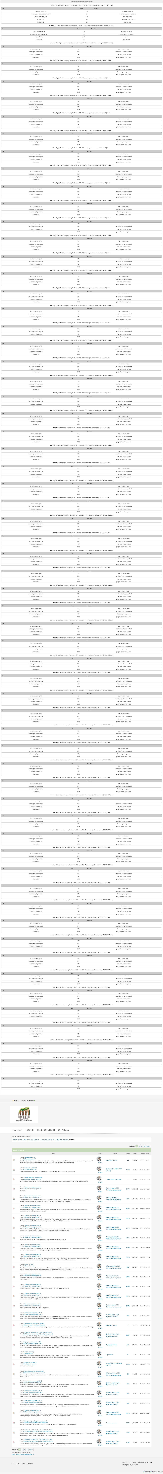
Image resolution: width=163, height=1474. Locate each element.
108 (128, 1316)
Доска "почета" (29, 1264)
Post (53, 1153)
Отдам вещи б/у (29, 1352)
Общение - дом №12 (31, 1168)
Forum (115, 1153)
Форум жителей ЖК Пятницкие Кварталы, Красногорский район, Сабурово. (37, 1140)
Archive (29, 1463)
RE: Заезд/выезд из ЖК (29, 1159)
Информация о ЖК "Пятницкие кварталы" (113, 1189)
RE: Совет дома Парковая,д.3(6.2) (32, 1314)
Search (65, 1140)
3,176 (128, 1189)
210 (128, 1345)
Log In (16, 1100)
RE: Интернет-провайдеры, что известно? (35, 1422)
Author (100, 1153)
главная (17, 1130)
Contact (17, 1463)
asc (147, 1153)
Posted (143, 1153)
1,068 (128, 1423)
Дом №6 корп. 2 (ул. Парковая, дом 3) (112, 1316)
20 (128, 1374)
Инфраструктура (111, 1160)
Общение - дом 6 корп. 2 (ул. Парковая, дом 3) (38, 1332)
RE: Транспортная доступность (32, 1188)
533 (128, 1267)
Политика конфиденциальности (23, 1454)
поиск (30, 1130)
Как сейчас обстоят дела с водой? (34, 1371)
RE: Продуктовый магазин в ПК (32, 1343)
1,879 (128, 1170)
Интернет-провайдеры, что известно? (36, 1421)
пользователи (46, 1130)
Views (134, 1153)
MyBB (149, 1462)
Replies (128, 1153)
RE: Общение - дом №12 (30, 1169)
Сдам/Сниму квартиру (113, 1179)
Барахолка (109, 1355)
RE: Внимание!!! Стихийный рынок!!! (34, 1325)
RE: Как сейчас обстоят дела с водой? (34, 1373)
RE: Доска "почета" (28, 1266)
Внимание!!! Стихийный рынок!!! (34, 1323)
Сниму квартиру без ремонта (33, 1177)
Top (23, 1463)
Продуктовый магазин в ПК (33, 1342)
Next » (148, 1146)
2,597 (128, 1335)
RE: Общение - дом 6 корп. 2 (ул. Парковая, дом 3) (38, 1334)
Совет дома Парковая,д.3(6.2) (33, 1313)
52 (128, 1160)
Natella (100, 1163)
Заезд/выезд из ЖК (30, 1157)
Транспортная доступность (33, 1187)
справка (63, 1130)
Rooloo (135, 1464)
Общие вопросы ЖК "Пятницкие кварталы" (113, 1267)
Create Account (27, 1100)
